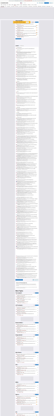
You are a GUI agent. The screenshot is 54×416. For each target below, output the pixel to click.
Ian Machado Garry (19, 34)
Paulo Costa (18, 308)
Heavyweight (2, 6)
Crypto (21, 4)
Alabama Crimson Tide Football (26, 404)
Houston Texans (23, 397)
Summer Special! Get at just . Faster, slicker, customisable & (26, 0)
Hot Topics (4, 4)
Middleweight (39, 6)
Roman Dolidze (35, 6)
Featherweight (48, 6)
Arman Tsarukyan (19, 340)
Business (18, 4)
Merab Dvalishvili (19, 385)
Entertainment (25, 4)
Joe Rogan (18, 298)
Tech (33, 4)
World (12, 4)
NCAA (31, 404)
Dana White (18, 372)
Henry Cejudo (23, 385)
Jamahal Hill (20, 6)
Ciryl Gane (21, 298)
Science (35, 4)
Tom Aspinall (8, 6)
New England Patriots (27, 397)
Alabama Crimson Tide (19, 404)
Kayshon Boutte (19, 397)
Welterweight (44, 6)
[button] (22, 45)
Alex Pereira (16, 6)
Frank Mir (21, 372)
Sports (15, 4)
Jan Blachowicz (30, 6)
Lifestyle (29, 4)
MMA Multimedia (24, 330)
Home (1, 4)
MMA (19, 25)
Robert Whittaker (25, 6)
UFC (5, 6)
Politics (10, 4)
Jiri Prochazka (13, 6)
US (7, 4)
